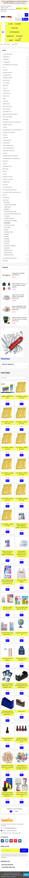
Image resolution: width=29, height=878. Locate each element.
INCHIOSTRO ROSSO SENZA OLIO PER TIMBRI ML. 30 (21, 740)
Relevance (4, 377)
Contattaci (12, 9)
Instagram (19, 840)
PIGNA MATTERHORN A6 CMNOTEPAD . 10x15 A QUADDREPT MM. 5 (7, 685)
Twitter (6, 840)
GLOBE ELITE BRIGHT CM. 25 (22, 633)
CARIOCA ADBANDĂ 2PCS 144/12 (7, 397)
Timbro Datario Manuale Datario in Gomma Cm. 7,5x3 (21, 794)
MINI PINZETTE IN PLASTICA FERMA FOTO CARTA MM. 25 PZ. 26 (21, 767)
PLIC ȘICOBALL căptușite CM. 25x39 (21, 473)
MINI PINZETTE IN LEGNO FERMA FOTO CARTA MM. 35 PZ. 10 (7, 767)
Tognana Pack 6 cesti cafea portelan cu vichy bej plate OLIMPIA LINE (18, 296)
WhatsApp (3, 11)
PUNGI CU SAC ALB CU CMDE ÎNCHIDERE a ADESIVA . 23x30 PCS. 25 (21, 526)
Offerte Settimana (6, 6)
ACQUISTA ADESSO (20, 3)
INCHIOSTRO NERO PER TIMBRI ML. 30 (7, 739)
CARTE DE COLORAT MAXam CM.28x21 (7, 608)
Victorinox (5, 359)
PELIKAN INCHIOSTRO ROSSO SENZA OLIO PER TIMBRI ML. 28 (7, 794)
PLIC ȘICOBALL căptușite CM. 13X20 (21, 397)
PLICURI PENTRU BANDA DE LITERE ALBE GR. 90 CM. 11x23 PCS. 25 (7, 582)
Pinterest (15, 840)
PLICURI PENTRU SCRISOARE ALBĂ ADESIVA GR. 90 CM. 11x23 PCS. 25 (21, 554)
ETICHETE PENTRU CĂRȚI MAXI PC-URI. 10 (7, 633)
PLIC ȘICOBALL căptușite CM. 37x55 (7, 525)
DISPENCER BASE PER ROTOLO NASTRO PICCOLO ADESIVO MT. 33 (21, 685)
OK (25, 850)
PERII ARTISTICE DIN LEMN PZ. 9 (7, 659)
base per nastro (21, 711)
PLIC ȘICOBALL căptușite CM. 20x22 (7, 448)
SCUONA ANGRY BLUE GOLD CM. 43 (21, 659)
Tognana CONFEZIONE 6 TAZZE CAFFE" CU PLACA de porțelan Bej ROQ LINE (19, 308)
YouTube (11, 840)
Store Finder (4, 7)
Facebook (2, 840)
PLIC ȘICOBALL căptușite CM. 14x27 (7, 422)
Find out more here (11, 876)
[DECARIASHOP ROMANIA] (6, 17)
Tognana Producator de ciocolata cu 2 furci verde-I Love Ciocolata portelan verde (19, 319)
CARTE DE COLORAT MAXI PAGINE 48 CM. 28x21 (21, 608)
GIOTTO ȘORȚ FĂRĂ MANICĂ (21, 581)
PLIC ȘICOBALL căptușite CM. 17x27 (21, 422)
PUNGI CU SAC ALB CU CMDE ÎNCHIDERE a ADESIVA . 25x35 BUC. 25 (7, 553)
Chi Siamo (5, 9)
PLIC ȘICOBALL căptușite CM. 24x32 (7, 473)
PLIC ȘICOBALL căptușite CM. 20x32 (21, 448)
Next (17, 811)
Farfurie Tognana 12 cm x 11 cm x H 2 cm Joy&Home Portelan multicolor (19, 285)
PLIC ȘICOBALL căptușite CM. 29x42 (7, 499)
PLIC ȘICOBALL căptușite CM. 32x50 (21, 499)
